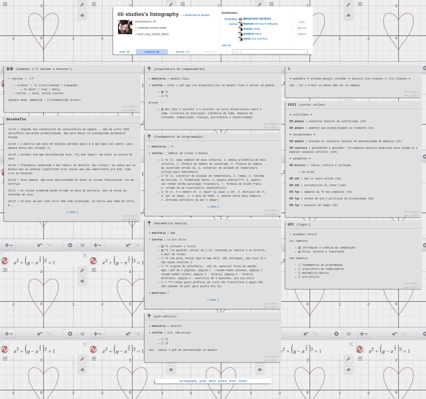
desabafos (16, 119)
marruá (233, 24)
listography (231, 19)
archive (182, 52)
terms (232, 381)
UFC (299, 225)
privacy (222, 381)
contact (242, 381)
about (212, 381)
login (302, 22)
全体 (39, 69)
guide (202, 381)
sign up (301, 28)
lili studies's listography (148, 14)
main (124, 52)
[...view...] (72, 212)
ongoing (152, 52)
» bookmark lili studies (196, 15)
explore (301, 34)
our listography (188, 381)
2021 (306, 105)
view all (226, 45)
